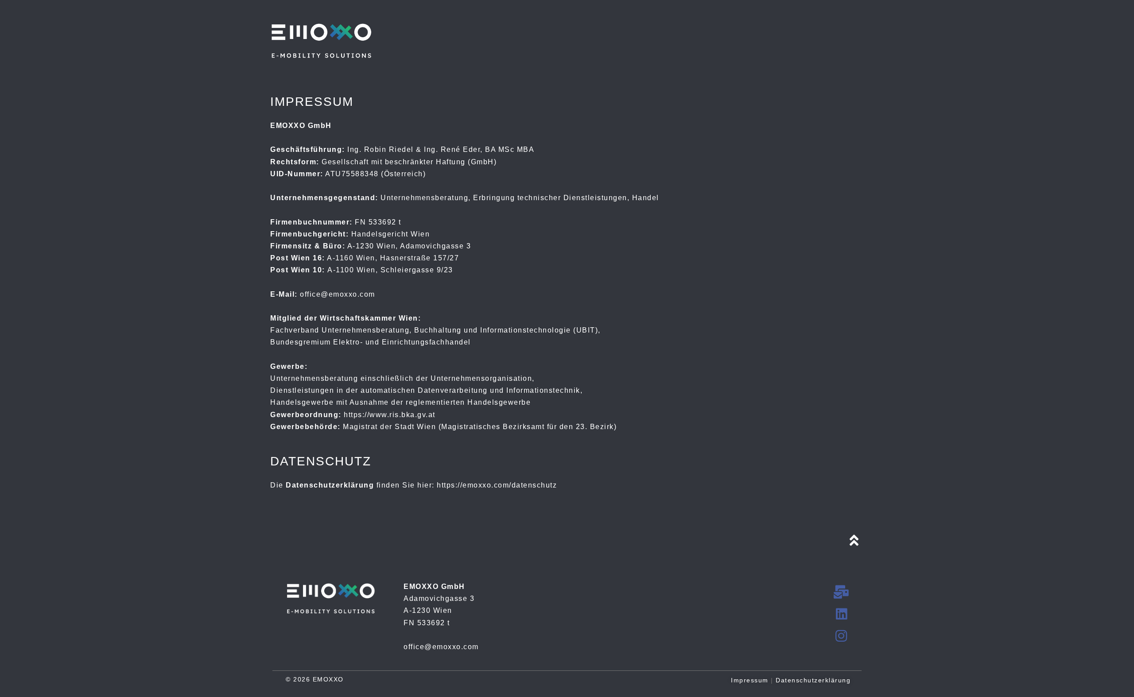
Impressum (750, 680)
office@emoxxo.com (337, 294)
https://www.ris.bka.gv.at (389, 414)
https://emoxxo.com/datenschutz (497, 485)
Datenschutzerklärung (813, 680)
